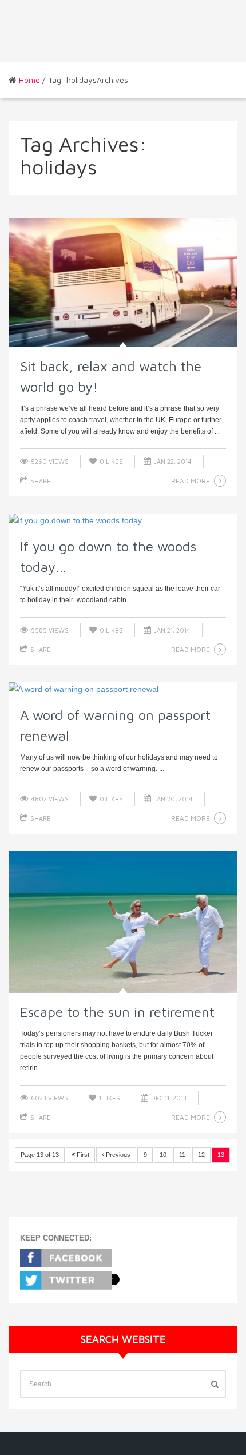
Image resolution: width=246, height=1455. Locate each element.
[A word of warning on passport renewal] (123, 689)
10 (163, 1154)
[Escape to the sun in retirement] (123, 922)
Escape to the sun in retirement (117, 1012)
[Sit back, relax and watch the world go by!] (123, 282)
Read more (190, 480)
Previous (117, 1154)
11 (182, 1154)
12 (201, 1154)
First (82, 1154)
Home (29, 80)
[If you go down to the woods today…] (123, 520)
